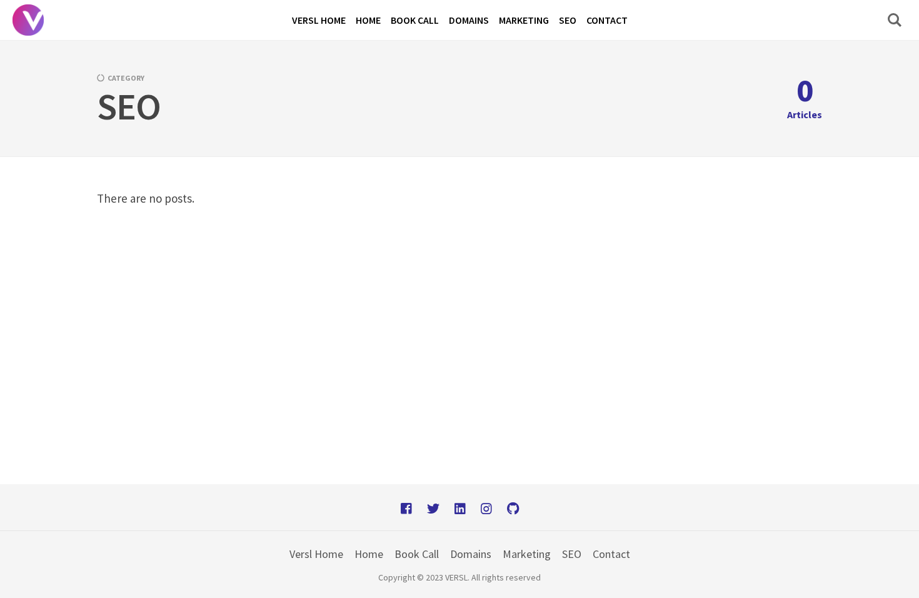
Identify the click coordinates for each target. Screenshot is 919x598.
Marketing (527, 554)
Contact (611, 554)
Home (368, 554)
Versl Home (316, 554)
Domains (470, 554)
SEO (571, 554)
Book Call (416, 554)
